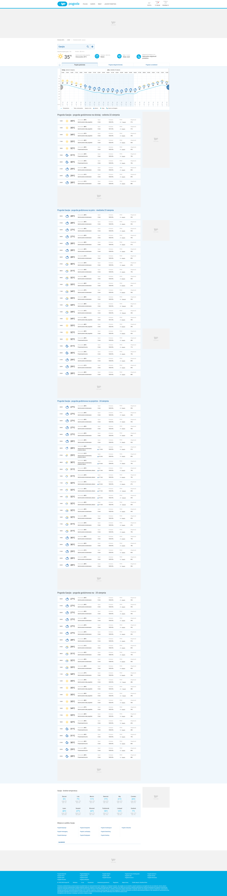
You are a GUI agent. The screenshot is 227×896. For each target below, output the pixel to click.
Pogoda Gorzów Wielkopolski (132, 874)
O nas (82, 882)
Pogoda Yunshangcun (106, 827)
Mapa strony (125, 882)
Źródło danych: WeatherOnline (139, 882)
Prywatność (91, 882)
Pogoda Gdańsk (106, 874)
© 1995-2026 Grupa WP (63, 882)
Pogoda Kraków (84, 875)
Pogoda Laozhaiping (85, 831)
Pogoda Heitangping (62, 831)
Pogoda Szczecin (129, 877)
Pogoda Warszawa (152, 877)
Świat (100, 4)
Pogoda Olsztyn (151, 875)
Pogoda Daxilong (105, 835)
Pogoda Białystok (61, 874)
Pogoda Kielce (61, 875)
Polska (85, 4)
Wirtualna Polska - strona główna (62, 4)
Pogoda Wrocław (61, 879)
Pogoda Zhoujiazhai (85, 827)
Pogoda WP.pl (61, 40)
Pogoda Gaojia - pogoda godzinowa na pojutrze (77, 401)
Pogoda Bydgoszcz (84, 874)
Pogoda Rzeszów (106, 877)
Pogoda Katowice (151, 874)
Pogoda (74, 4)
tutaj (91, 893)
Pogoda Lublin (106, 875)
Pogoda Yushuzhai (126, 827)
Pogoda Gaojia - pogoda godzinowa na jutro (76, 210)
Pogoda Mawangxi (62, 835)
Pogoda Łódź (128, 875)
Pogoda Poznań (84, 877)
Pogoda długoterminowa (116, 65)
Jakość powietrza (110, 4)
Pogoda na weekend (151, 65)
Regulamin (115, 882)
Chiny (68, 40)
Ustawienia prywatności (103, 882)
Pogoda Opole (60, 877)
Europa (92, 4)
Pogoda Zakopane (84, 879)
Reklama (75, 882)
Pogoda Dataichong (106, 831)
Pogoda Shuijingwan (85, 835)
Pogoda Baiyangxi (61, 827)
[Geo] (92, 46)
